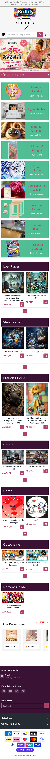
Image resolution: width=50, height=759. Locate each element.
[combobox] (24, 34)
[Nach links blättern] (1, 75)
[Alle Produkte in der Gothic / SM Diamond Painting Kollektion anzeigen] (25, 480)
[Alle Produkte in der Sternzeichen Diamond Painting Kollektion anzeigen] (25, 367)
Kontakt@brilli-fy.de (13, 678)
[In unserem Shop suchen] (40, 34)
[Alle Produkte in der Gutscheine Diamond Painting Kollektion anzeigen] (25, 576)
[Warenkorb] (46, 34)
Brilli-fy (21, 755)
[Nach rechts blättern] (48, 75)
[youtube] (10, 691)
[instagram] (16, 691)
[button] (3, 34)
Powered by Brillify (30, 755)
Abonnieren (46, 705)
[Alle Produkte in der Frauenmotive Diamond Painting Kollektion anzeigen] (25, 434)
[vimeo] (23, 691)
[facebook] (3, 691)
